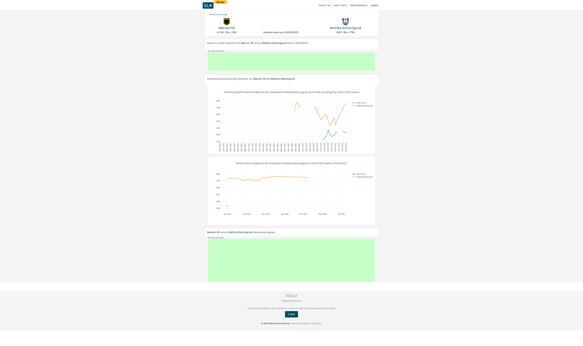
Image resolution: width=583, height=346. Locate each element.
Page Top (325, 5)
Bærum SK (227, 28)
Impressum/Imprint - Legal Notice (307, 323)
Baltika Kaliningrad (345, 28)
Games (375, 5)
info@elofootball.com (291, 300)
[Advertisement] (291, 62)
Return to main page (218, 14)
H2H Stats (340, 5)
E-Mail (291, 314)
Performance (359, 5)
